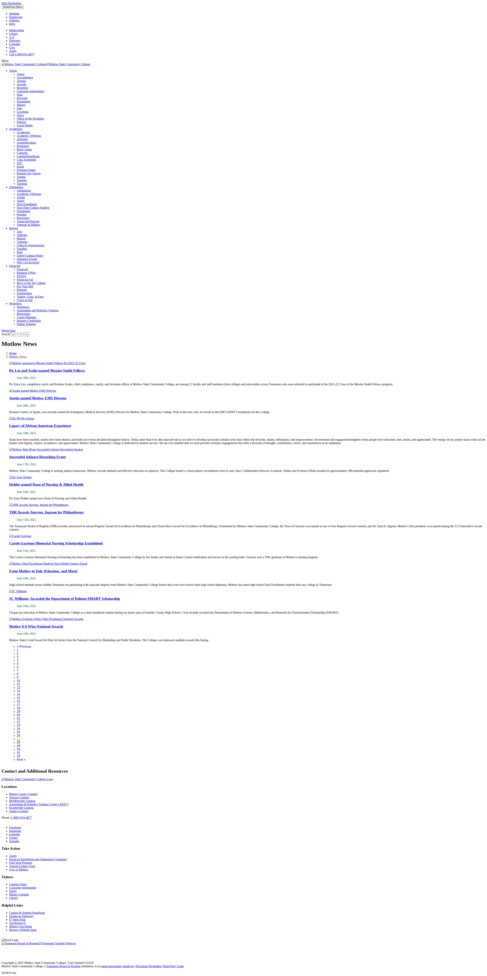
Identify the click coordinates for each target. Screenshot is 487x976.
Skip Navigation (11, 3)
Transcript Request (28, 221)
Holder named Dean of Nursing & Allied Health (46, 484)
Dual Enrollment (27, 204)
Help (12, 23)
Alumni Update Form (22, 866)
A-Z (11, 37)
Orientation (23, 211)
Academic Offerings (29, 135)
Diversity (22, 98)
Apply (13, 51)
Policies (21, 122)
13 (18, 691)
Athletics (14, 20)
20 (18, 715)
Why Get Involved (28, 262)
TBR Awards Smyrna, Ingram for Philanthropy (46, 512)
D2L (19, 163)
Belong (13, 228)
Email (20, 166)
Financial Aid (25, 279)
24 (18, 728)
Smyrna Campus (19, 797)
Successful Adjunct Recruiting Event (37, 457)
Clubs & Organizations (30, 245)
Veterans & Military (28, 224)
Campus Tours (18, 884)
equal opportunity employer (117, 966)
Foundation (23, 101)
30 (18, 749)
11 (18, 684)
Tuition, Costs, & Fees (30, 296)
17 (18, 704)
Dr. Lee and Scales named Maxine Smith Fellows (47, 371)
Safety (13, 891)
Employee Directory (21, 916)
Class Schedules (26, 159)
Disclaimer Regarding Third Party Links (159, 966)
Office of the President (30, 118)
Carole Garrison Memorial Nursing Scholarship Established (56, 543)
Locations (23, 111)
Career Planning (26, 317)
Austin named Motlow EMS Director (38, 398)
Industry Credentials (29, 320)
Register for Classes (29, 173)
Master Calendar (19, 894)
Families (22, 248)
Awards (21, 84)
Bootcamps (23, 313)
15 (18, 698)
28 (18, 742)
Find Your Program (20, 862)
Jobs (19, 108)
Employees (15, 17)
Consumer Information (30, 91)
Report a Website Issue (23, 929)
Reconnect (23, 218)
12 (18, 687)
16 (18, 701)
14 (18, 694)
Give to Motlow (18, 869)
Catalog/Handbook (28, 156)
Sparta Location (18, 811)
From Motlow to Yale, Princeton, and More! (43, 571)
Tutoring (22, 183)
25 (18, 732)
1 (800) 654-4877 (21, 817)
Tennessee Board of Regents (63, 966)
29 (18, 746)
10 (18, 680)
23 (18, 725)
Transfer (22, 180)
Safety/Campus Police (30, 255)
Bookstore (23, 146)
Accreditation (25, 77)
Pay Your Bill (25, 286)
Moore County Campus (23, 794)
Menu (12, 7)
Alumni (21, 81)
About (13, 70)
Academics (15, 129)
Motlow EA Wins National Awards (36, 626)
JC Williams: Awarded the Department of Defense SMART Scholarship (64, 599)
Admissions (16, 187)
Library (13, 33)
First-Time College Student (33, 207)
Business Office (26, 272)
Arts (19, 231)
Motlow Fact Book (20, 926)
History (21, 105)
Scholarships (24, 293)
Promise (21, 214)
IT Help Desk (17, 919)
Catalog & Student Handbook (27, 912)
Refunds (22, 289)
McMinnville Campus (22, 800)
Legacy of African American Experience (40, 426)
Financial (14, 265)
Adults (21, 197)
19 (18, 711)
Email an (38, 859)
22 (18, 722)
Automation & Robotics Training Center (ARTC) (38, 804)
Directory (15, 40)
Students (14, 13)
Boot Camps (24, 149)
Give (12, 47)
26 (18, 735)
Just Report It (17, 923)
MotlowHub (16, 30)
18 (18, 708)
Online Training (26, 324)
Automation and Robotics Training (37, 310)
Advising (22, 139)
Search (6, 334)
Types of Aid (24, 300)
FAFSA (21, 276)
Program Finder (26, 170)
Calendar (14, 44)
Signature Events (27, 259)
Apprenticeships (26, 142)
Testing (21, 176)
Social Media (25, 125)
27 (18, 739)
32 (18, 756)
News (20, 115)
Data (19, 94)
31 (18, 752)
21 (18, 718)
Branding (22, 87)
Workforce (15, 303)
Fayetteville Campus (21, 807)
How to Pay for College (31, 283)
